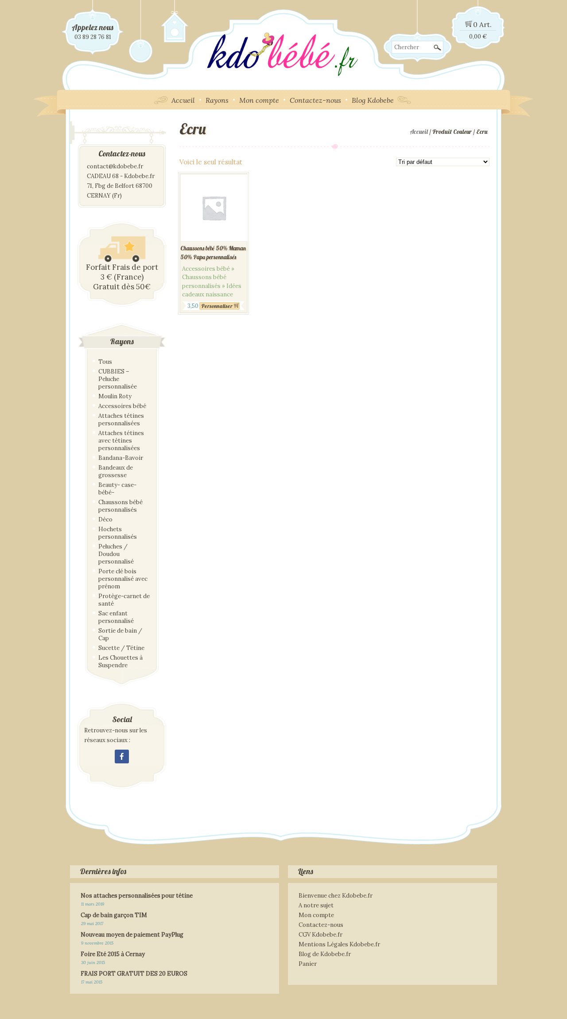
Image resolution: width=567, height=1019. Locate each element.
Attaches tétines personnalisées (121, 419)
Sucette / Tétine (121, 648)
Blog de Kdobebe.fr (325, 954)
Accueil (183, 100)
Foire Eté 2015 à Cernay (113, 954)
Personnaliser (217, 306)
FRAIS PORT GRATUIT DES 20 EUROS (134, 973)
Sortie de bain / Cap (120, 634)
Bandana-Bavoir (120, 458)
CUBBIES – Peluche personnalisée (117, 379)
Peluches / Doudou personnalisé (116, 554)
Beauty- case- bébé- (117, 488)
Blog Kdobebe (373, 100)
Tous (105, 362)
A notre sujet (316, 905)
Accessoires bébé (122, 406)
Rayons (217, 100)
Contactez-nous (315, 100)
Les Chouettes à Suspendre (120, 661)
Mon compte (259, 100)
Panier (308, 964)
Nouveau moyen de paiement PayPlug (132, 934)
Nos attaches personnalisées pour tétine (137, 895)
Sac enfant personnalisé (116, 617)
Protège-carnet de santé (124, 599)
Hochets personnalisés (117, 533)
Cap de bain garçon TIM (114, 915)
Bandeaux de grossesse (115, 471)
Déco (105, 519)
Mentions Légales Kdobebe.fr (339, 944)
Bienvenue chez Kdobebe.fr (336, 895)
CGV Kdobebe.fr (320, 934)
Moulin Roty (115, 396)
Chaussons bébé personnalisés (120, 505)
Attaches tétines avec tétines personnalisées (121, 440)
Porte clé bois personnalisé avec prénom (123, 579)
